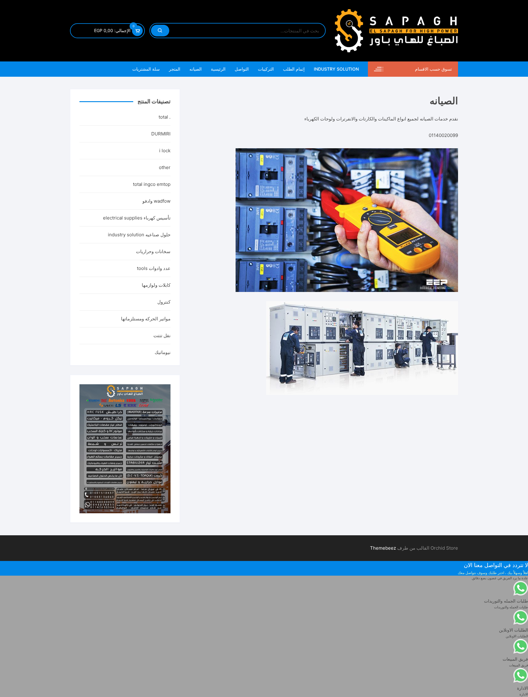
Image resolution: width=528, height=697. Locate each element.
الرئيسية (218, 69)
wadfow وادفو (156, 201)
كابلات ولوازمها (156, 285)
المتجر (174, 69)
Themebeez (383, 548)
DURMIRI (160, 134)
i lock (164, 150)
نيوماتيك (162, 352)
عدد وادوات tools (153, 268)
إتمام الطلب (294, 69)
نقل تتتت (161, 335)
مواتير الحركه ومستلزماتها (145, 319)
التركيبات (266, 69)
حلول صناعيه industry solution (139, 235)
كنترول (163, 302)
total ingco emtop (151, 184)
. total (164, 117)
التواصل (242, 69)
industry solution (336, 69)
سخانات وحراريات (153, 251)
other (164, 167)
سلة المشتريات (146, 69)
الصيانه (195, 69)
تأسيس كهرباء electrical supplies (136, 218)
